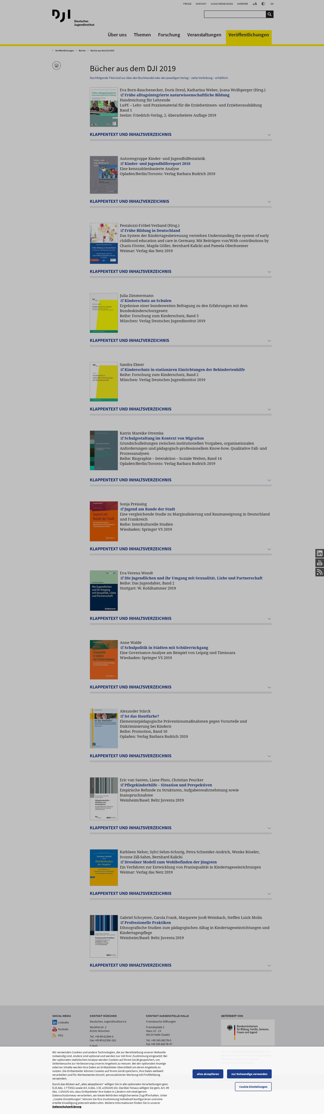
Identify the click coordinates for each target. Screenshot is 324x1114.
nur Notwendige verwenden (249, 1074)
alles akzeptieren (208, 1074)
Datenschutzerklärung (66, 1106)
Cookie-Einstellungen (253, 1087)
